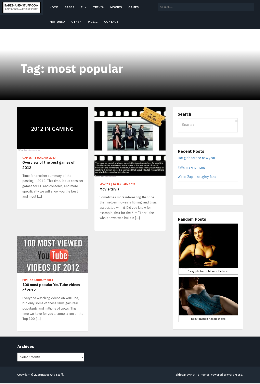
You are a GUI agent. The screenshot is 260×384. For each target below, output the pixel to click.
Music (93, 22)
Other (76, 22)
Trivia (98, 7)
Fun (84, 7)
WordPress (234, 374)
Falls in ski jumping (192, 167)
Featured (57, 22)
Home (54, 7)
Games (133, 7)
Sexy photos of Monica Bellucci (208, 271)
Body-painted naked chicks (208, 318)
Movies (116, 7)
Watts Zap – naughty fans (197, 177)
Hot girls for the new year (196, 158)
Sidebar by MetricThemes (192, 374)
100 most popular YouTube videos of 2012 (51, 287)
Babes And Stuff (52, 374)
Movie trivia (109, 189)
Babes (69, 7)
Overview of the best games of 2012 (48, 165)
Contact (111, 22)
